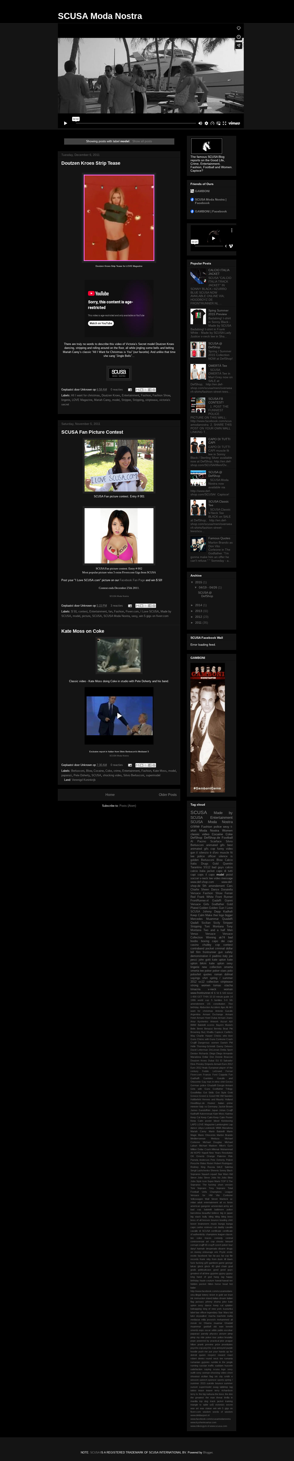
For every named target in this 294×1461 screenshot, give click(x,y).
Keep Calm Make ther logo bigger (211, 915)
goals (193, 1269)
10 (210, 996)
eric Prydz (220, 1252)
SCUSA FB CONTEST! (216, 400)
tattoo (193, 1390)
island (209, 1298)
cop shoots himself (222, 1241)
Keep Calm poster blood (204, 1120)
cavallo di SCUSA (200, 1231)
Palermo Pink (225, 1156)
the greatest (197, 1397)
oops (201, 1330)
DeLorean (214, 1049)
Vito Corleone (224, 1195)
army (226, 1206)
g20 (206, 1263)
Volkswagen (196, 1199)
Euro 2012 (227, 1064)
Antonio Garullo (224, 1011)
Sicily (216, 922)
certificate (216, 1231)
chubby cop (211, 944)
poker (208, 970)
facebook (202, 1255)
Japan (215, 1110)
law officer (201, 1312)
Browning (195, 1032)
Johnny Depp (212, 911)
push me (203, 1351)
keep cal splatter (223, 1305)
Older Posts (168, 795)
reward (221, 1355)
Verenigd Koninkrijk (84, 779)
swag (215, 1387)
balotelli (208, 1209)
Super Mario (213, 1181)
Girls (206, 904)
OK (192, 1156)
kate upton (219, 959)
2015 (199, 582)
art (231, 1206)
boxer (193, 1223)
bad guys (218, 867)
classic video (199, 834)
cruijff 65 (203, 1245)
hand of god (204, 1277)
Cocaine (99, 770)
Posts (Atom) (127, 805)
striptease (151, 400)
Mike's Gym (226, 1145)
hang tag (219, 1277)
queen (202, 1355)
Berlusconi (77, 770)
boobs (194, 941)
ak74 (222, 937)
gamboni (213, 1263)
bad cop (195, 1209)
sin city (219, 1376)
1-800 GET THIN (199, 996)
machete (221, 1316)
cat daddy (219, 1227)
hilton (210, 1284)
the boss (219, 1394)
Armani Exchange (213, 1014)
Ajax (223, 1007)
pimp (230, 1333)
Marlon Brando (225, 1135)
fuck (192, 1263)
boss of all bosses (200, 1220)
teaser (209, 1390)
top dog (203, 1401)
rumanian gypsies (200, 1362)
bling (211, 1216)
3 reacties (117, 605)
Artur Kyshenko (199, 1021)
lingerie (65, 400)
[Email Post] (130, 389)
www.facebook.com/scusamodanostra (210, 1419)
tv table (204, 1404)
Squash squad (209, 1174)
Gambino (208, 1078)
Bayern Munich (224, 1025)
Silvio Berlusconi (133, 775)
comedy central (223, 1238)
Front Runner (224, 896)
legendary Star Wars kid (220, 1312)
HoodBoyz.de (197, 1103)
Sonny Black (226, 1170)
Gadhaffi (194, 1078)
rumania (228, 1358)
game (221, 1263)
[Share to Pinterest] (154, 390)
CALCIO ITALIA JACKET (218, 271)
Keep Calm (207, 1117)
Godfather (218, 904)
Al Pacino (198, 841)
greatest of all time (200, 1273)
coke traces (204, 1238)
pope (193, 1340)
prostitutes (227, 1344)
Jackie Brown (225, 1106)
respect (212, 1355)
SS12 (206, 867)
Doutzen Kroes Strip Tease (90, 163)
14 (231, 996)
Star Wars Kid (225, 1174)
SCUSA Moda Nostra (100, 16)
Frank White (205, 896)
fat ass (216, 1255)
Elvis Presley (197, 1064)
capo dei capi (222, 941)
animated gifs (215, 845)
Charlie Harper (204, 1035)
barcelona (195, 1213)
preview (209, 1344)
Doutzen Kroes (111, 395)
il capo (210, 874)
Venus (194, 933)
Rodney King (197, 1167)
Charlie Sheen (199, 889)
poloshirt (195, 974)
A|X (231, 1021)
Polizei (229, 1160)
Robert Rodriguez (223, 1163)
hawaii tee (227, 1280)
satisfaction (196, 1369)
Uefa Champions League (217, 1192)
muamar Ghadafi (223, 1323)
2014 (199, 605)
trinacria (195, 989)
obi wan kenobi (223, 1326)
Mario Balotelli (217, 1131)
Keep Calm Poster (223, 1117)
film (198, 952)
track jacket (216, 1401)
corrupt (194, 1245)
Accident (215, 1007)
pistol (229, 874)
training (229, 1401)
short (230, 1372)
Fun (231, 1074)
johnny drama (213, 1301)
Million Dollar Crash (200, 1149)
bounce (215, 1220)
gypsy (222, 1273)
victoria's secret (224, 1404)
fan (110, 611)
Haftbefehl (195, 1099)
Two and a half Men (218, 930)
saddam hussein (224, 1365)
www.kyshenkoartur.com (203, 1422)
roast (230, 1355)
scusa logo (219, 1369)
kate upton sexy (221, 963)
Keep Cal (195, 1117)
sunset (194, 1387)
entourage (208, 1252)
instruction (199, 1298)
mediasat (195, 1319)
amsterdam (217, 1206)
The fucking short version (218, 1184)
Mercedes (196, 918)
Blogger (207, 1452)
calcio (229, 867)
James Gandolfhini (200, 1110)
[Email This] (137, 390)
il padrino (215, 956)
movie (193, 1323)
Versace (210, 933)
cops (201, 874)
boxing (205, 941)
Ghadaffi (211, 1085)
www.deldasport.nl (199, 1415)
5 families (216, 1000)
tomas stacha (223, 985)
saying (207, 1369)
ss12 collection (208, 981)
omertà (194, 1330)
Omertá (200, 1156)
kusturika (228, 1309)
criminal (220, 948)
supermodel (153, 775)
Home (110, 795)
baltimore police (223, 1209)
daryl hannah (197, 1248)
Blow (89, 770)
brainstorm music (207, 1223)
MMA (218, 1128)
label (192, 1312)
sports (220, 1380)
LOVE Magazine (82, 400)
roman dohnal (223, 974)
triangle (194, 1404)
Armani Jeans (225, 1018)
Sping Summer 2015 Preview (218, 312)
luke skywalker (198, 1316)
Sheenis (214, 1170)
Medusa (215, 1138)
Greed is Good (207, 1096)
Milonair (216, 1149)
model (116, 400)
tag (231, 1387)
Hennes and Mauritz (213, 1099)
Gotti (230, 1092)
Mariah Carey (102, 400)
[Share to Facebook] (150, 390)
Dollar (205, 1057)
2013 (199, 611)
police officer (206, 856)
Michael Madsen (208, 1145)
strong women (200, 985)
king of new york (212, 1309)
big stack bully (198, 1216)
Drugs (204, 863)
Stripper (126, 400)
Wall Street (211, 1199)
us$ (212, 1404)
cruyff (211, 1245)
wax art (194, 1408)
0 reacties (117, 389)
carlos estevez (205, 1227)
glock (200, 1266)
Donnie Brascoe (224, 1057)
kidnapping (196, 1309)
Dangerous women (208, 1042)
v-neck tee (206, 878)
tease (201, 1390)
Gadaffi (216, 900)
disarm (221, 1248)
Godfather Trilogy (223, 1089)
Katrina (229, 1113)
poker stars (220, 970)
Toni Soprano (198, 1188)
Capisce (219, 1032)
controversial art (199, 1241)
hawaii (218, 1280)
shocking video (112, 775)
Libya (201, 1128)
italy (225, 956)
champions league (215, 1234)
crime (117, 770)
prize (217, 1344)
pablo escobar (225, 1330)
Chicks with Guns (206, 1039)
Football (227, 837)
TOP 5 (224, 1181)
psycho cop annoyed (214, 1348)
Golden (203, 907)
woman (228, 989)
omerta (228, 967)
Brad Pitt (228, 1028)
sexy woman (203, 1372)
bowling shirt (226, 1220)
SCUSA (97, 616)
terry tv (194, 1394)
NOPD (197, 1152)
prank (201, 1344)
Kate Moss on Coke (82, 631)
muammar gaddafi (200, 1326)
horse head (221, 1284)
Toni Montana (213, 926)
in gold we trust (224, 1294)
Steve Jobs (196, 1177)
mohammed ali (225, 1319)
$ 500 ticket (226, 993)
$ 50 (74, 611)
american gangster (200, 1206)
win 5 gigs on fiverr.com (154, 616)
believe (215, 1213)
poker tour (211, 1337)
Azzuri (223, 1021)
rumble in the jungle (222, 1362)
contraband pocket (202, 948)
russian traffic (206, 1365)
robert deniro (197, 1358)
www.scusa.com (218, 1426)
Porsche (194, 1163)
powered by (203, 1340)
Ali (227, 1007)
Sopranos (195, 1174)
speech (203, 1380)
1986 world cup (199, 1000)
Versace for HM (201, 1195)
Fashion (146, 395)
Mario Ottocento (206, 1135)
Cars (230, 885)
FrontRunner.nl (199, 900)
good (215, 1269)
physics (214, 1333)
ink (191, 1298)
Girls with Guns (200, 1089)
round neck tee (214, 1358)
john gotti (205, 959)
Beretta (217, 1028)
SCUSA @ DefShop (215, 345)
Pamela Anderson (199, 1160)
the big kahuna (206, 1394)
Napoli (205, 1152)
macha (211, 1316)
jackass (200, 1301)
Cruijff (193, 1042)
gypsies (214, 1273)
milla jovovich (208, 1319)
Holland (229, 1099)
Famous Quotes (219, 538)
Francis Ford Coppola (215, 1074)
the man (210, 1397)
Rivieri (210, 1163)
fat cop (225, 1255)
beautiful (206, 1213)
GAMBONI (202, 191)
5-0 (225, 1000)
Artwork (214, 1021)
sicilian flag (207, 1376)
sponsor (212, 1380)
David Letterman (199, 1049)
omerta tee (197, 970)
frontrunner (209, 952)
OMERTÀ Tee (217, 365)
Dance (215, 889)
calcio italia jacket (202, 871)
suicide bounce (215, 1383)
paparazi (66, 775)
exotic (193, 1255)
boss (230, 1216)
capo (193, 1227)
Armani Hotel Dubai (207, 1018)
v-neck (212, 989)
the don (229, 1394)
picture (86, 616)
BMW (193, 1025)
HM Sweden (226, 1096)
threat (219, 1397)
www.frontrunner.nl (201, 993)
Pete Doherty (82, 775)
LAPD (193, 1124)
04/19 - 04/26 (208, 587)
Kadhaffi (194, 1113)
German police (198, 1085)
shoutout (195, 1376)
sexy (134, 616)
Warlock (224, 1199)
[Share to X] (146, 390)
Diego (212, 1053)
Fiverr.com (132, 611)
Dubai (211, 1060)
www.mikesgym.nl (199, 1426)
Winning (211, 937)
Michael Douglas (212, 1142)
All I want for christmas (85, 395)
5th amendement (214, 885)
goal (230, 1266)
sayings (195, 978)
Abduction (205, 1007)
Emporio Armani (213, 1064)
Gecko (229, 1081)
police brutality (225, 1337)
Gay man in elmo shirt (213, 1081)
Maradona (227, 1128)
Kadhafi (228, 911)
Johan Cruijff (226, 1110)
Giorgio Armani (225, 1085)
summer (228, 1383)
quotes (207, 974)
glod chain (221, 1266)
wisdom (207, 1411)
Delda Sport (226, 1049)
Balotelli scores (206, 1025)
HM (217, 1096)
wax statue (206, 1408)
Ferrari (229, 1071)
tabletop (224, 1387)
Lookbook (209, 1128)
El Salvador (226, 1060)
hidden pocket (198, 1284)
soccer (194, 878)
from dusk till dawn (222, 1259)
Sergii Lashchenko (200, 1170)
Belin (192, 1028)
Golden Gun (216, 907)
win (215, 1408)
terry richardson (224, 1390)
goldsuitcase (204, 1269)
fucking (199, 1263)
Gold (215, 863)
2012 (199, 616)
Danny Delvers (225, 1046)
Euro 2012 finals (199, 1067)
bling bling (220, 1216)
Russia (211, 1167)
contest (83, 611)
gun (192, 852)
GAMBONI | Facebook (211, 211)
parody (204, 1333)
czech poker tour (224, 1245)
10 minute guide (221, 996)
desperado (211, 1248)
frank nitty (205, 1259)
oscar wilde (211, 1330)
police (218, 826)
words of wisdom (223, 1411)
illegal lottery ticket (205, 1294)
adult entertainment (207, 1202)
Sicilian (205, 922)
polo (230, 970)
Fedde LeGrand (212, 1071)
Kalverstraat (206, 1113)
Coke (108, 770)
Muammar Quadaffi (219, 918)
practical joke (217, 1340)
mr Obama (205, 1323)
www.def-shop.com (202, 882)
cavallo (229, 1227)
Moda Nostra (209, 830)
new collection (211, 967)
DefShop (196, 837)
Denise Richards (199, 1053)
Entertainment (130, 395)
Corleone (221, 1039)
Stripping (138, 400)
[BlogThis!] (141, 390)
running (194, 1365)
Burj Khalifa (207, 1032)
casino (194, 944)
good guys (226, 1269)
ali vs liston (226, 1202)
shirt (205, 978)
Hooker (211, 1103)
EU (217, 1060)
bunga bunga (225, 1223)
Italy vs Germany (208, 1106)
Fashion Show (161, 395)
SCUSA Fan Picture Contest (92, 432)
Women (227, 830)
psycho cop (196, 1348)
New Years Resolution (221, 1152)
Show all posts (142, 141)
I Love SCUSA (150, 611)
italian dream (219, 1298)
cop (212, 848)
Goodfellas (196, 1092)
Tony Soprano (217, 1188)
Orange (211, 1156)
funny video (225, 848)
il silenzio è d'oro (207, 852)
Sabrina (229, 1167)
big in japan (226, 1213)
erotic (230, 1252)
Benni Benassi (205, 1028)
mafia (230, 1316)
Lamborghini (221, 1124)
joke (224, 1301)
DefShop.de (212, 837)
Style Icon (201, 1181)
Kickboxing (227, 1120)
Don (212, 1057)
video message (223, 878)
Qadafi (194, 922)
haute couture (207, 1280)
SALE (220, 1167)
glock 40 (209, 1266)
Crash (229, 1039)
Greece (194, 1096)
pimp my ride (197, 1337)
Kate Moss (160, 770)
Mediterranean (198, 1138)
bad (230, 937)
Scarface (215, 841)
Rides (203, 1163)
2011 (199, 622)
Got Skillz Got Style (214, 1092)
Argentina (195, 1014)
